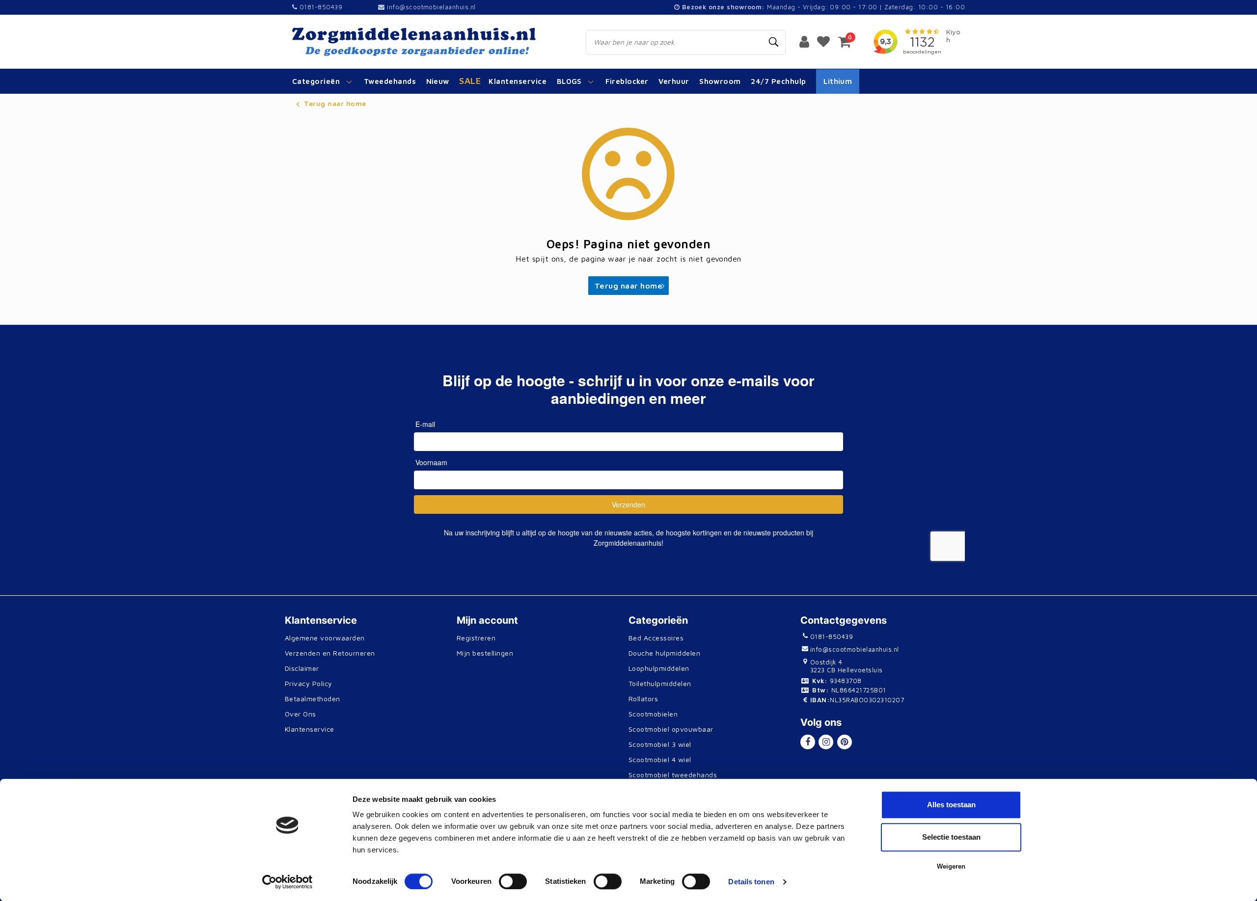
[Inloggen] (804, 41)
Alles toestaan (951, 804)
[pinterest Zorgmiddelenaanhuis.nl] (844, 742)
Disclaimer (302, 668)
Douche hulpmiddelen (664, 653)
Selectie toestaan (951, 837)
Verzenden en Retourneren (330, 653)
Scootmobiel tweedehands (672, 774)
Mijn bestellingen (485, 653)
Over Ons (300, 714)
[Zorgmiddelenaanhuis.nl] (428, 42)
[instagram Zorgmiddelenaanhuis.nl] (826, 742)
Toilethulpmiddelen (659, 683)
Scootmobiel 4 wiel (659, 759)
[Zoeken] (774, 42)
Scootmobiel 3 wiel (659, 744)
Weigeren (951, 866)
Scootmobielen (653, 714)
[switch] (513, 881)
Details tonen (751, 881)
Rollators (643, 698)
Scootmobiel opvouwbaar (670, 729)
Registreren (476, 638)
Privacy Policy (308, 683)
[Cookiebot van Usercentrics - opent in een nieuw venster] (287, 881)
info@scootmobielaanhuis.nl (431, 7)
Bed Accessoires (655, 638)
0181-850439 (319, 7)
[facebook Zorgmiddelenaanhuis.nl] (807, 742)
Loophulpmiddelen (658, 668)
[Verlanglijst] (823, 41)
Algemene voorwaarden (325, 638)
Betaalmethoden (312, 698)
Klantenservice (309, 729)
